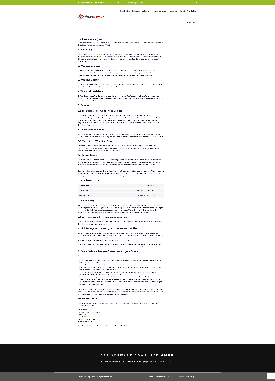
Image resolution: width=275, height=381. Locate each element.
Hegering (173, 11)
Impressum (161, 377)
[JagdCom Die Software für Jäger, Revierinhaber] (91, 17)
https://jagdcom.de (96, 54)
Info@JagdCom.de (136, 3)
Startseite (125, 11)
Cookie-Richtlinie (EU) (187, 377)
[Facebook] (196, 2)
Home (150, 377)
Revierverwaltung (141, 11)
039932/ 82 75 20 (118, 3)
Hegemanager (159, 11)
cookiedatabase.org (108, 326)
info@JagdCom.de (147, 361)
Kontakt (191, 22)
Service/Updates (188, 11)
